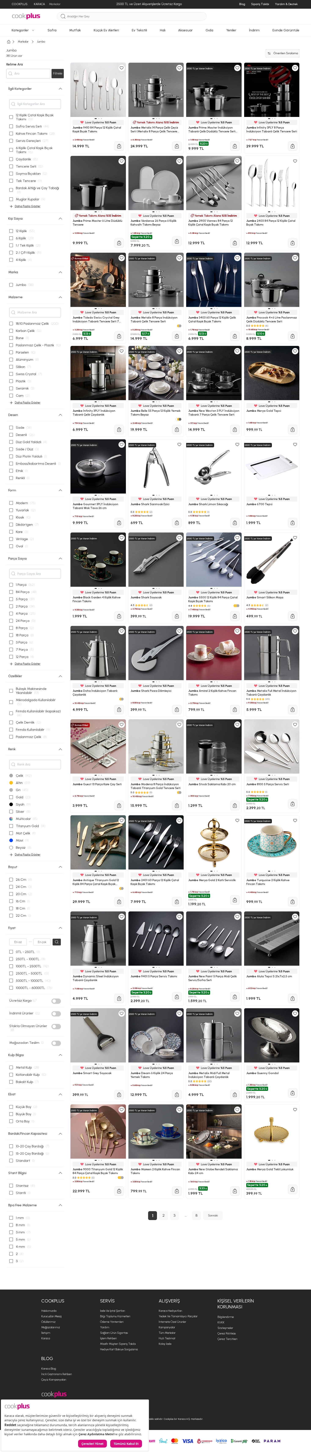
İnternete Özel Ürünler (172, 1322)
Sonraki (213, 1215)
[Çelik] (122, 1177)
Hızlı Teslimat (167, 1338)
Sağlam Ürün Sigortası (114, 1333)
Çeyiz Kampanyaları (53, 1379)
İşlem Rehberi (108, 1338)
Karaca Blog (48, 1368)
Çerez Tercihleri (227, 1339)
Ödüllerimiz (48, 1322)
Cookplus (52, 1301)
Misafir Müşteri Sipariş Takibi (118, 1344)
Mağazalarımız (50, 1327)
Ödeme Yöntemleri (112, 1322)
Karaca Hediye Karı (170, 1311)
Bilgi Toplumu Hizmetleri (115, 1316)
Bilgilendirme (225, 1317)
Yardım (104, 1327)
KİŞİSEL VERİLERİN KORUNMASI (235, 1304)
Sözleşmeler (225, 1328)
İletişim (45, 1333)
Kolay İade (165, 1344)
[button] (96, 1160)
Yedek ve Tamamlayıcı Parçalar (178, 1316)
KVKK (220, 1322)
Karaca (45, 1338)
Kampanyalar (167, 1327)
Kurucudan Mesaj (51, 1316)
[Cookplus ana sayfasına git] (54, 1394)
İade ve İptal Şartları (112, 1311)
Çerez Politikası (226, 1333)
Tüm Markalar (167, 1333)
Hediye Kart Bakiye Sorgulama (119, 1349)
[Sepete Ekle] (119, 1191)
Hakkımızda (48, 1311)
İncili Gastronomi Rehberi (56, 1374)
